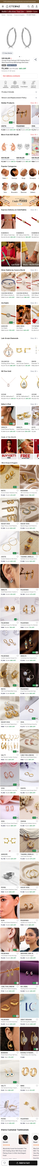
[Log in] (36, 6)
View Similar (8, 53)
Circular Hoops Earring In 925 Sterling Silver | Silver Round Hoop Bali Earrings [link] (31, 15)
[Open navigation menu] (2, 6)
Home (3, 15)
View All (33, 103)
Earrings (9, 15)
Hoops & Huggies (19, 15)
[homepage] (13, 6)
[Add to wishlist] (5, 1163)
